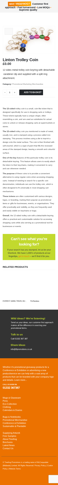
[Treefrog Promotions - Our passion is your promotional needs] (12, 18)
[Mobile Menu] (5, 18)
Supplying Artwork (11, 433)
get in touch (24, 256)
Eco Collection (10, 404)
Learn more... (20, 380)
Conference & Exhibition (14, 423)
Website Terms (15, 469)
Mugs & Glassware (12, 398)
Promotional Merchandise (15, 420)
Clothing (7, 407)
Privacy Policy (40, 466)
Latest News (9, 445)
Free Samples (9, 436)
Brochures (8, 442)
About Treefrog (10, 439)
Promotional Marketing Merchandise (27, 84)
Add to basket (33, 92)
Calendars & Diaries (12, 410)
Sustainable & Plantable (14, 426)
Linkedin (5, 478)
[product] (15, 285)
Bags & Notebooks (12, 417)
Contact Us (8, 448)
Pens (5, 401)
